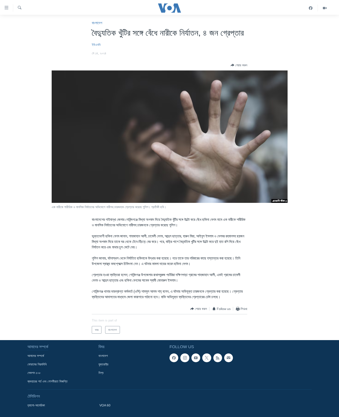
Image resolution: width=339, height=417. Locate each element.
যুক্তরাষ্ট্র (103, 364)
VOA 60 (104, 405)
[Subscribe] (228, 357)
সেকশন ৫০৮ (34, 373)
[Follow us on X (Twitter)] (206, 357)
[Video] (325, 8)
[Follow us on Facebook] (174, 357)
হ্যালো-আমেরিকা (36, 405)
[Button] (239, 65)
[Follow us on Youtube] (195, 357)
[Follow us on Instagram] (184, 357)
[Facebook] (311, 8)
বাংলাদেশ (97, 23)
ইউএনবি (96, 45)
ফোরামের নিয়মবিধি (37, 364)
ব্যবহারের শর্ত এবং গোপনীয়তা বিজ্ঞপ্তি (47, 381)
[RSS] (217, 357)
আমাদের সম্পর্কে (35, 356)
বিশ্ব (101, 373)
